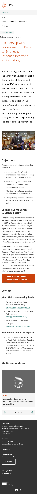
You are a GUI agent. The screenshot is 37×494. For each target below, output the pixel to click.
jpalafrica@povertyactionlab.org (12, 444)
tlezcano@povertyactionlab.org (18, 307)
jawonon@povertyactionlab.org (18, 326)
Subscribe (8, 462)
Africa (4, 17)
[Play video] (18, 141)
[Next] (32, 412)
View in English (7, 32)
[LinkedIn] (16, 489)
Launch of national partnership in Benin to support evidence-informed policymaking (18, 401)
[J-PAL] (8, 5)
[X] (20, 490)
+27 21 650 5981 (7, 441)
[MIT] (18, 484)
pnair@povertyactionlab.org (16, 317)
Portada (5, 12)
